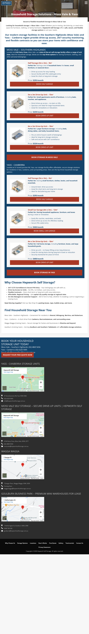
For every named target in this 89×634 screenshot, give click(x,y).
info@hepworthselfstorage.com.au (14, 401)
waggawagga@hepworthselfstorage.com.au (17, 488)
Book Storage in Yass (44, 272)
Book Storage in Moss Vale (44, 157)
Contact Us (79, 543)
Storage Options (22, 543)
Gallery (61, 543)
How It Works (42, 543)
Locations (33, 543)
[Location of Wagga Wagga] (22, 468)
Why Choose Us (10, 543)
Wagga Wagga (10, 451)
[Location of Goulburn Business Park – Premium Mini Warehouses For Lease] (22, 510)
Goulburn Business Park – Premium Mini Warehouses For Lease (41, 493)
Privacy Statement (44, 547)
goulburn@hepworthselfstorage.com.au (16, 531)
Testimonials (70, 543)
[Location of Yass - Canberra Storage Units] (22, 380)
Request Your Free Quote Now (17, 355)
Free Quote (52, 543)
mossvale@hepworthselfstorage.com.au (16, 446)
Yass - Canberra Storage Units (20, 363)
